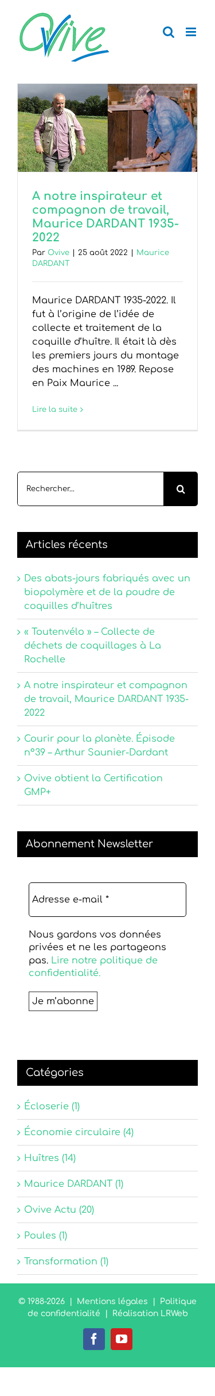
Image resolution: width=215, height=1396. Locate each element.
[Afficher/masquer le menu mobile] (192, 32)
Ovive (58, 253)
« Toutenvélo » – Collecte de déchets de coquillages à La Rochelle (92, 646)
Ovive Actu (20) (59, 1210)
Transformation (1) (66, 1261)
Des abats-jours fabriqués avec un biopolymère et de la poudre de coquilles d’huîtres (107, 592)
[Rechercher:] (90, 489)
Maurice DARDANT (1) (73, 1184)
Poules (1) (45, 1236)
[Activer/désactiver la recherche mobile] (168, 32)
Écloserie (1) (52, 1106)
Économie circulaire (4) (79, 1132)
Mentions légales (112, 1301)
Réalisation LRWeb (150, 1313)
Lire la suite (54, 410)
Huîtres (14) (50, 1158)
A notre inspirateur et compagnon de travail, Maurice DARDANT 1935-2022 (105, 217)
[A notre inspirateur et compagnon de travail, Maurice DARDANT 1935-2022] (107, 128)
